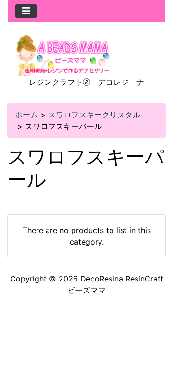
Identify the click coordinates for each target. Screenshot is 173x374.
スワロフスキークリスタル (94, 114)
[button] (155, 326)
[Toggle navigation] (26, 11)
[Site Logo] (63, 54)
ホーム (26, 114)
